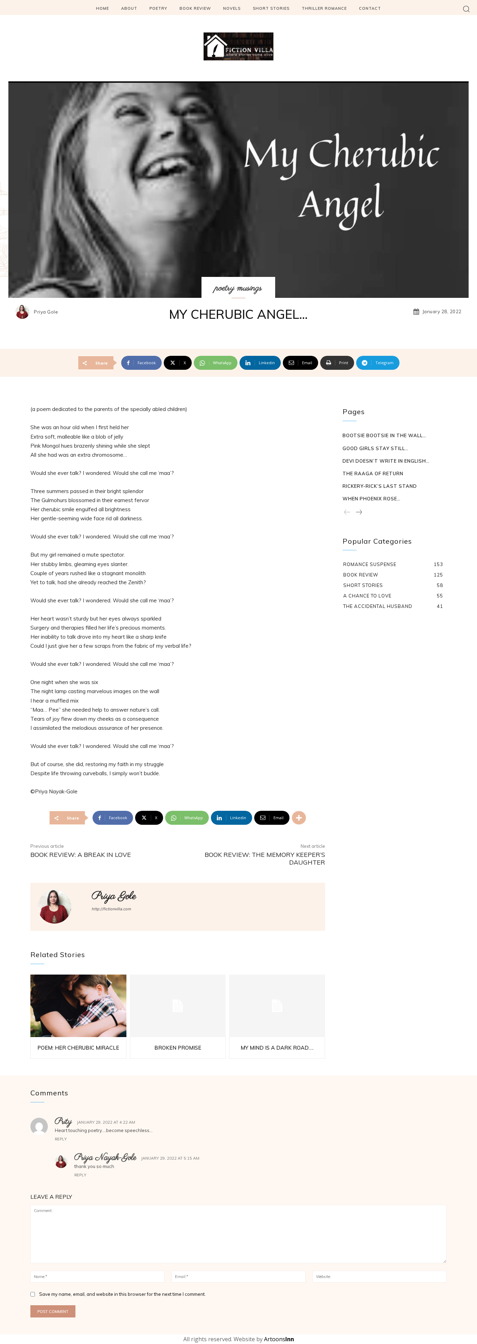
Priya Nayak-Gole (105, 1157)
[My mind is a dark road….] (277, 1006)
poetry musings (238, 288)
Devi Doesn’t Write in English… (386, 461)
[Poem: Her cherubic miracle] (78, 1006)
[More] (299, 818)
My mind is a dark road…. (277, 1047)
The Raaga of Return (373, 473)
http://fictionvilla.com (111, 908)
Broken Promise (177, 1047)
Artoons (279, 1339)
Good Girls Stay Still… (376, 448)
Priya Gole (46, 312)
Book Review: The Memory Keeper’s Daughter (265, 858)
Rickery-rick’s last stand (380, 486)
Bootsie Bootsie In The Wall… (384, 435)
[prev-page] (347, 512)
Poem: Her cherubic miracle (78, 1047)
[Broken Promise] (178, 1006)
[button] (466, 8)
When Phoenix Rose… (372, 498)
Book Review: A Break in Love (80, 855)
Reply (61, 1139)
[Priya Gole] (24, 312)
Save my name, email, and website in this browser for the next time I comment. (122, 1294)
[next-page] (359, 512)
